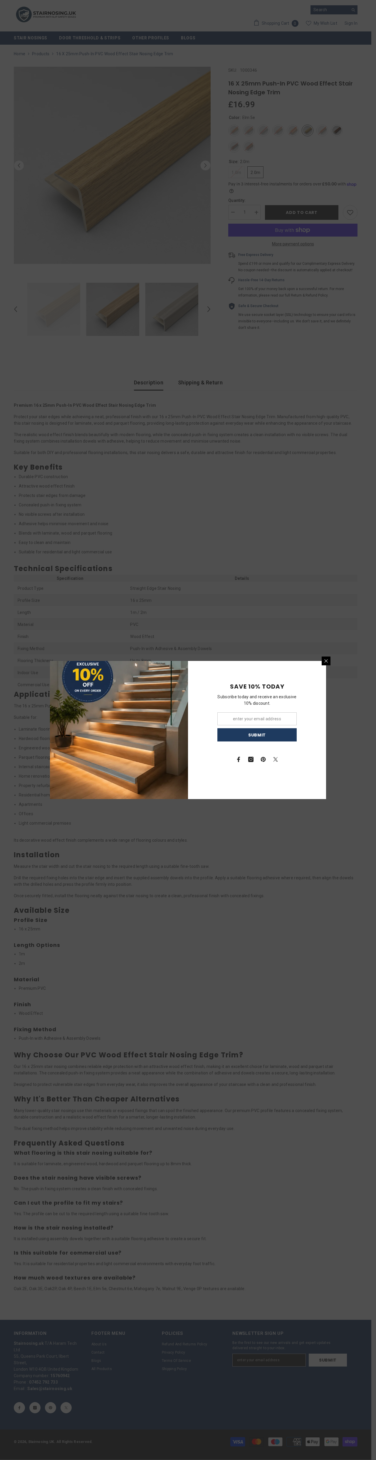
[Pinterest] (263, 759)
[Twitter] (275, 759)
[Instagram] (251, 759)
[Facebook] (238, 759)
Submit (257, 735)
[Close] (326, 661)
